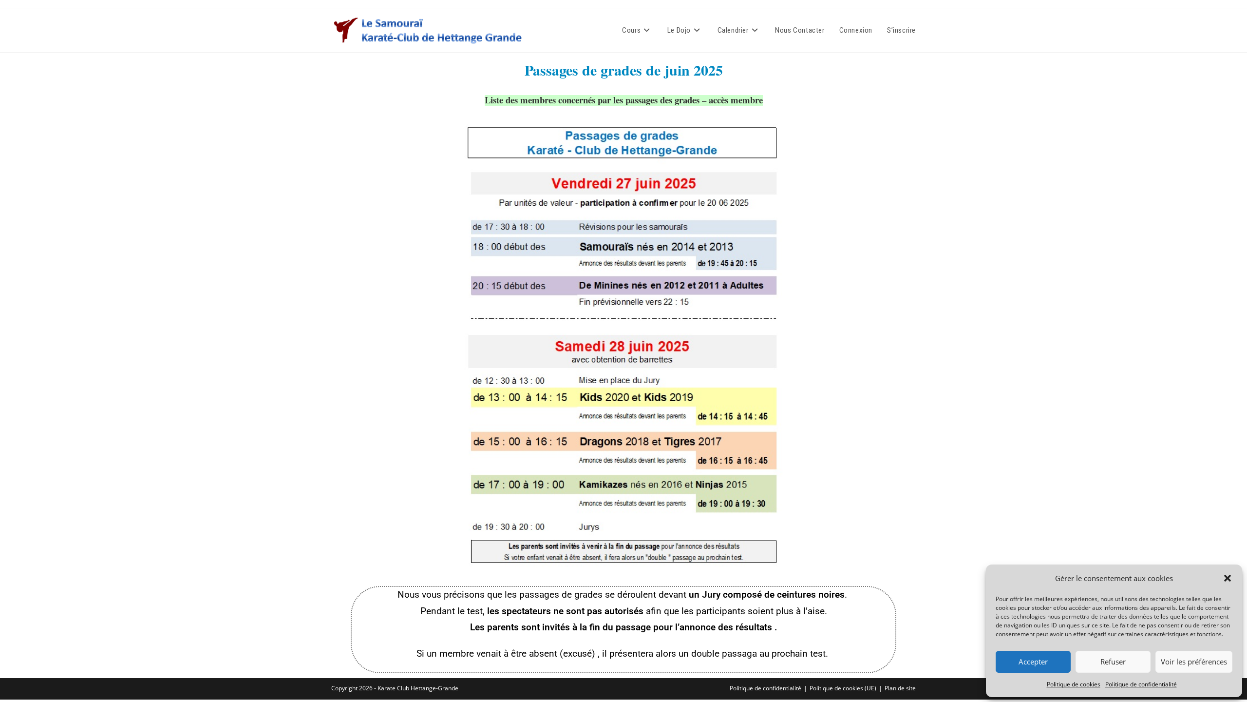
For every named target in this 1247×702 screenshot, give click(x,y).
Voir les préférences (1194, 661)
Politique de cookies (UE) (843, 688)
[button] (1227, 578)
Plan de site (900, 688)
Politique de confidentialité (1141, 684)
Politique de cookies (1073, 684)
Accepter (1033, 661)
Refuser (1113, 661)
